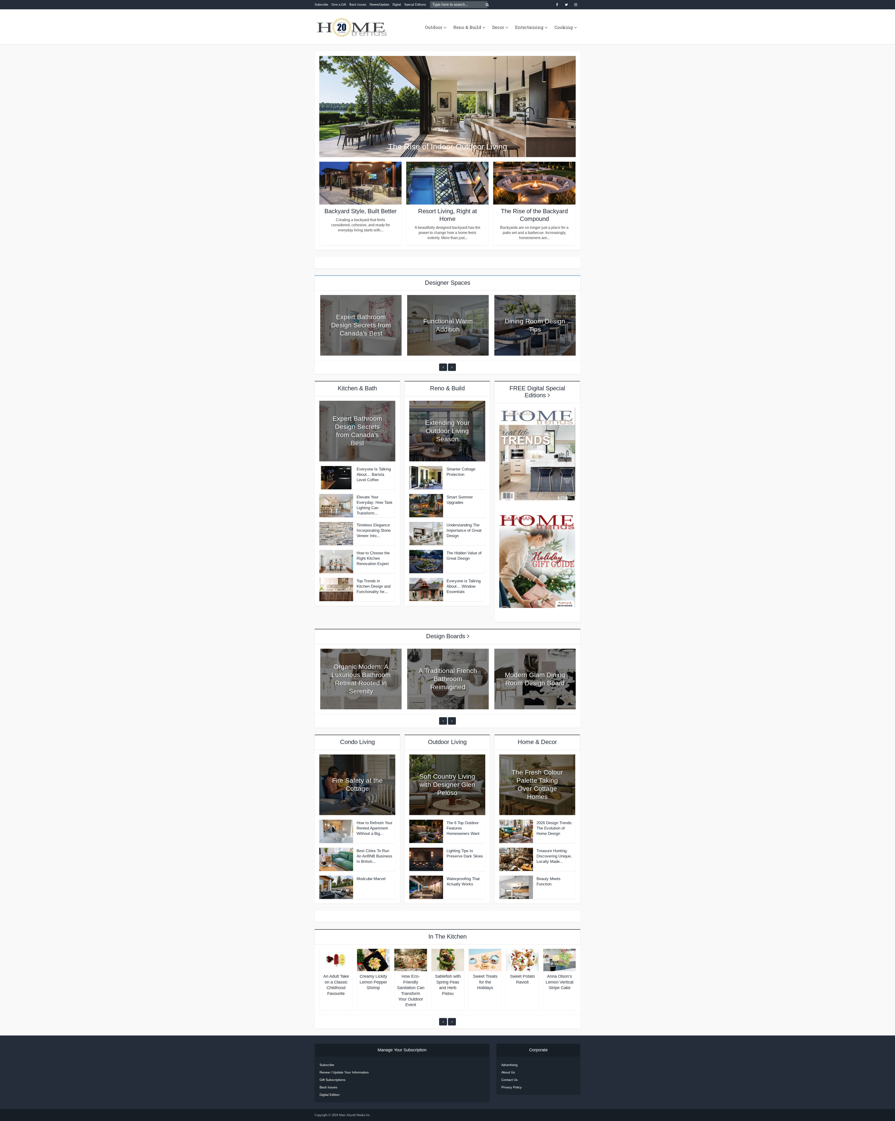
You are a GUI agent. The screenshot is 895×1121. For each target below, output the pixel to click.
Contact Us (509, 1080)
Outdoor (433, 27)
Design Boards (445, 636)
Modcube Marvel (371, 879)
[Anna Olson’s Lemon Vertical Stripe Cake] (559, 960)
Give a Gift (338, 4)
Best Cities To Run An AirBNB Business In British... (374, 856)
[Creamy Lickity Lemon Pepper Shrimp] (373, 960)
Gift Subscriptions (332, 1080)
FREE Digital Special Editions (537, 392)
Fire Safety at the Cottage (357, 784)
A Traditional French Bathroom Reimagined (448, 679)
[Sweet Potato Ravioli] (522, 960)
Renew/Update (379, 4)
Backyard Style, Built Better (360, 211)
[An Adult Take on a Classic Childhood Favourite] (336, 960)
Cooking (563, 27)
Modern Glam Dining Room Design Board (535, 679)
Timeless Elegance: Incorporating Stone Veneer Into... (374, 530)
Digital (396, 4)
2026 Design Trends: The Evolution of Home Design (554, 828)
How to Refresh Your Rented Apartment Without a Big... (374, 828)
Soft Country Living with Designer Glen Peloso (447, 784)
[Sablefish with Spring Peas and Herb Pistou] (447, 960)
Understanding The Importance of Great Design (464, 530)
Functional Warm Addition (448, 325)
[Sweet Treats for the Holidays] (485, 960)
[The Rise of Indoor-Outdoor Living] (447, 106)
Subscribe (321, 4)
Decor (498, 27)
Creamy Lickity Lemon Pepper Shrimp (373, 982)
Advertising (509, 1065)
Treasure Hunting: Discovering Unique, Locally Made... (554, 856)
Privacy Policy (511, 1087)
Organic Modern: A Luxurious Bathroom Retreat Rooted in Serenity (361, 679)
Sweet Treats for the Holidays (485, 982)
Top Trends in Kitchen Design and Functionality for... (373, 586)
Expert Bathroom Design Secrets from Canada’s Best (361, 325)
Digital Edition (330, 1095)
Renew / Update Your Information (344, 1072)
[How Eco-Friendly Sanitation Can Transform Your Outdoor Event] (410, 960)
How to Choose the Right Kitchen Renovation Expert (373, 558)
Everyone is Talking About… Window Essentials (464, 586)
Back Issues (357, 4)
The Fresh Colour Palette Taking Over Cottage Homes (537, 784)
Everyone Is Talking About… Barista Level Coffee (374, 474)
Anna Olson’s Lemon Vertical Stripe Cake (559, 982)
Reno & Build (467, 27)
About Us (508, 1072)
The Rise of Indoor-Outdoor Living (447, 146)
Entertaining (529, 27)
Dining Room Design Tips (535, 325)
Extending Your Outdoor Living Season (447, 431)
